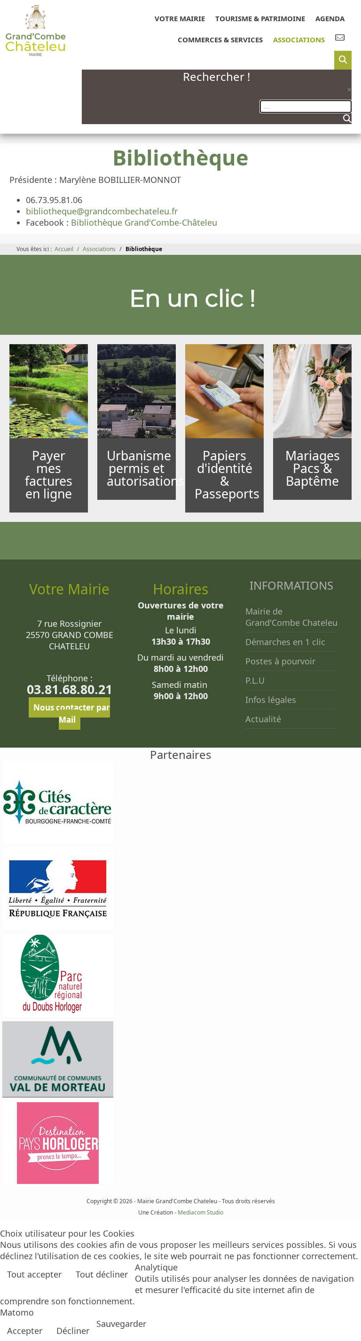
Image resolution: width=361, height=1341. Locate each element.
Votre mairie (180, 18)
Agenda (330, 18)
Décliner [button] (72, 1330)
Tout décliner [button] (102, 1274)
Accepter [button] (24, 1330)
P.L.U (255, 680)
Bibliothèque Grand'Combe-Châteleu (144, 222)
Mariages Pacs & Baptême (312, 468)
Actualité (263, 719)
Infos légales (270, 699)
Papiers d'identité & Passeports (227, 474)
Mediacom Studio (200, 1212)
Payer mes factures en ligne (48, 474)
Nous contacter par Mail (71, 713)
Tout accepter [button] (34, 1274)
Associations (299, 39)
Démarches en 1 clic (285, 641)
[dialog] (343, 60)
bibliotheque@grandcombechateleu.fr (102, 211)
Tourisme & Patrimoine (260, 18)
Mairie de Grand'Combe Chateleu (291, 617)
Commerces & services (220, 39)
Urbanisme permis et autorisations (145, 468)
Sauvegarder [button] (121, 1323)
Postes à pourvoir (280, 661)
